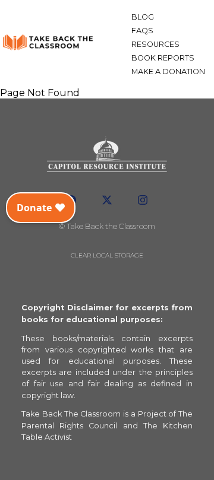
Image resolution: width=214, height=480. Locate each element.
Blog (142, 16)
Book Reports (162, 57)
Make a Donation (168, 71)
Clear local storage (107, 255)
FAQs (142, 30)
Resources (155, 44)
